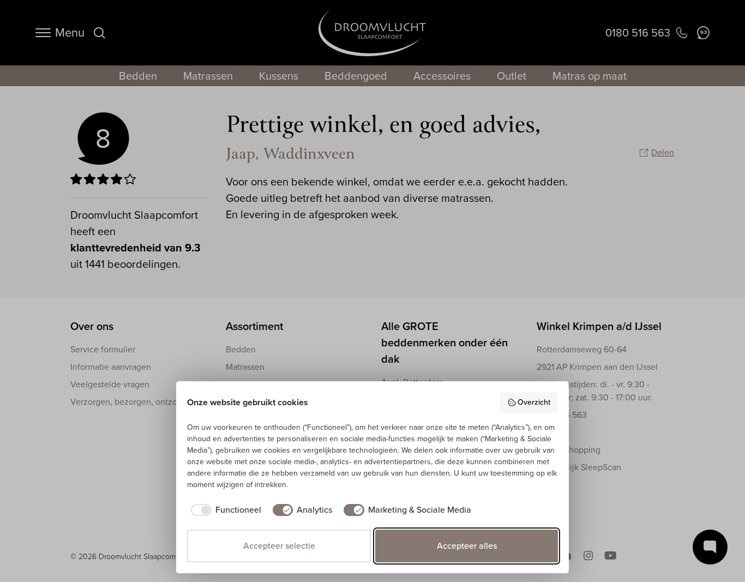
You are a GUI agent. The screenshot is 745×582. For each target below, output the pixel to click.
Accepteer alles (467, 545)
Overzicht (534, 402)
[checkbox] (224, 510)
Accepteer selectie (279, 545)
